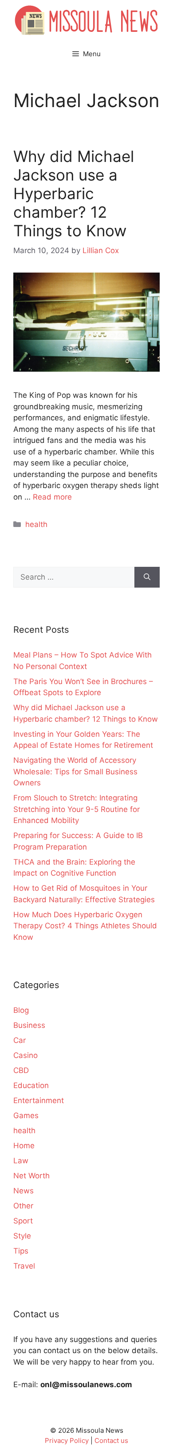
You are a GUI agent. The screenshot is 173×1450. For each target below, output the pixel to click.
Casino (25, 1055)
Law (20, 1160)
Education (31, 1085)
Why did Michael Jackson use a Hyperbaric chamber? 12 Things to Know (73, 193)
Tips (20, 1250)
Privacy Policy (67, 1440)
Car (19, 1040)
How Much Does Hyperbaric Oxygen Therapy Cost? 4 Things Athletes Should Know (85, 926)
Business (29, 1025)
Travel (24, 1266)
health (36, 524)
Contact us (111, 1440)
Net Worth (31, 1175)
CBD (21, 1070)
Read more (52, 496)
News (23, 1190)
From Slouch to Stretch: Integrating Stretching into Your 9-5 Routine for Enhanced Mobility (76, 809)
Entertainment (38, 1100)
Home (24, 1145)
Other (23, 1205)
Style (22, 1235)
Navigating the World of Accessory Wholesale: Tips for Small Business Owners (75, 771)
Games (26, 1115)
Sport (23, 1220)
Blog (21, 1010)
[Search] (147, 577)
